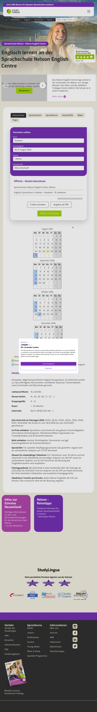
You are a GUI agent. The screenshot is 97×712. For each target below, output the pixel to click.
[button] (25, 342)
